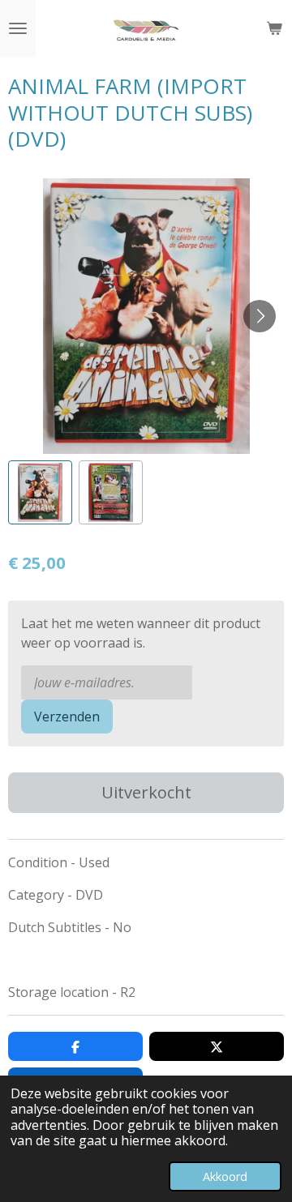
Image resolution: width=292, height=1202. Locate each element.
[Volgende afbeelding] (259, 316)
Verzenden (67, 716)
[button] (40, 492)
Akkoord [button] (225, 1176)
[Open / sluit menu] (18, 28)
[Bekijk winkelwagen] (274, 28)
